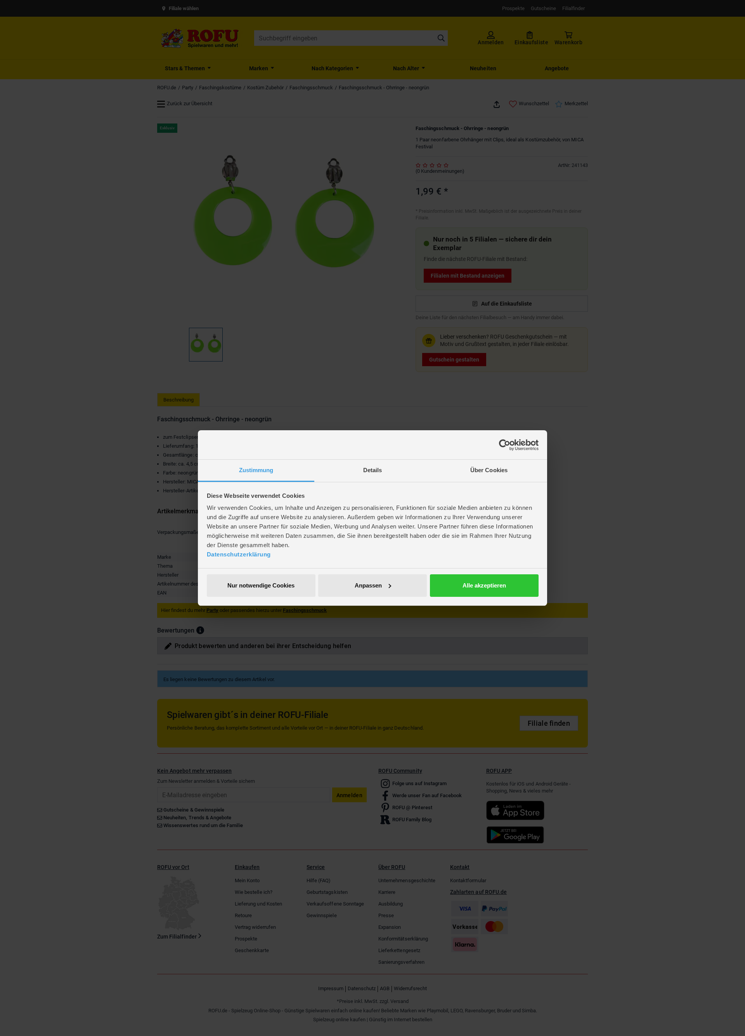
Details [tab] (372, 470)
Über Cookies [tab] (489, 470)
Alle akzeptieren (484, 585)
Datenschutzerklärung (239, 554)
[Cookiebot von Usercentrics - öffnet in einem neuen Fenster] (505, 445)
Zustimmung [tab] (256, 470)
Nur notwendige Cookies (261, 585)
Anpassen (368, 585)
